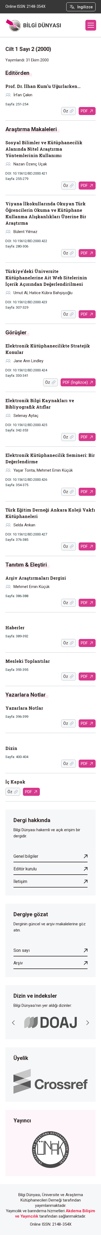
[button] (91, 25)
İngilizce (85, 7)
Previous (13, 1022)
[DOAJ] (50, 1022)
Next (87, 1022)
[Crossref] (50, 1080)
